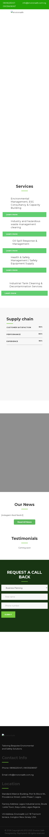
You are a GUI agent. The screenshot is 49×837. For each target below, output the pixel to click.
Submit (8, 615)
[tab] (24, 214)
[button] (24, 522)
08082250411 (9, 3)
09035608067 (9, 6)
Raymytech (22, 833)
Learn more (12, 214)
